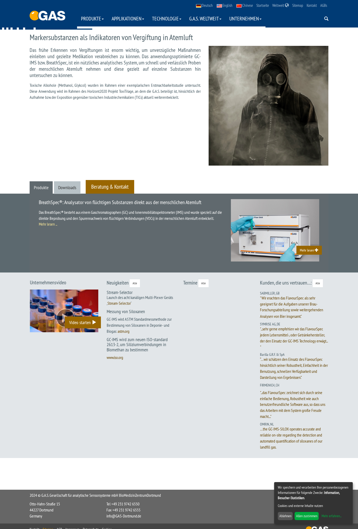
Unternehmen (244, 18)
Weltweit (278, 5)
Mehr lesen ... (48, 224)
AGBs (323, 5)
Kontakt (312, 5)
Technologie (165, 18)
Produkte (91, 18)
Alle (135, 283)
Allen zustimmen (306, 516)
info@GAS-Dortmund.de (123, 516)
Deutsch (207, 5)
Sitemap (297, 5)
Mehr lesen (307, 250)
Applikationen (127, 18)
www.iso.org (115, 357)
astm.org (123, 331)
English (227, 5)
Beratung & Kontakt (110, 186)
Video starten (80, 322)
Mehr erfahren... (331, 516)
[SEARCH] (326, 19)
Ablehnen (285, 516)
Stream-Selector (119, 303)
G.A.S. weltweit (204, 18)
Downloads (67, 187)
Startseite (262, 5)
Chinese (247, 5)
